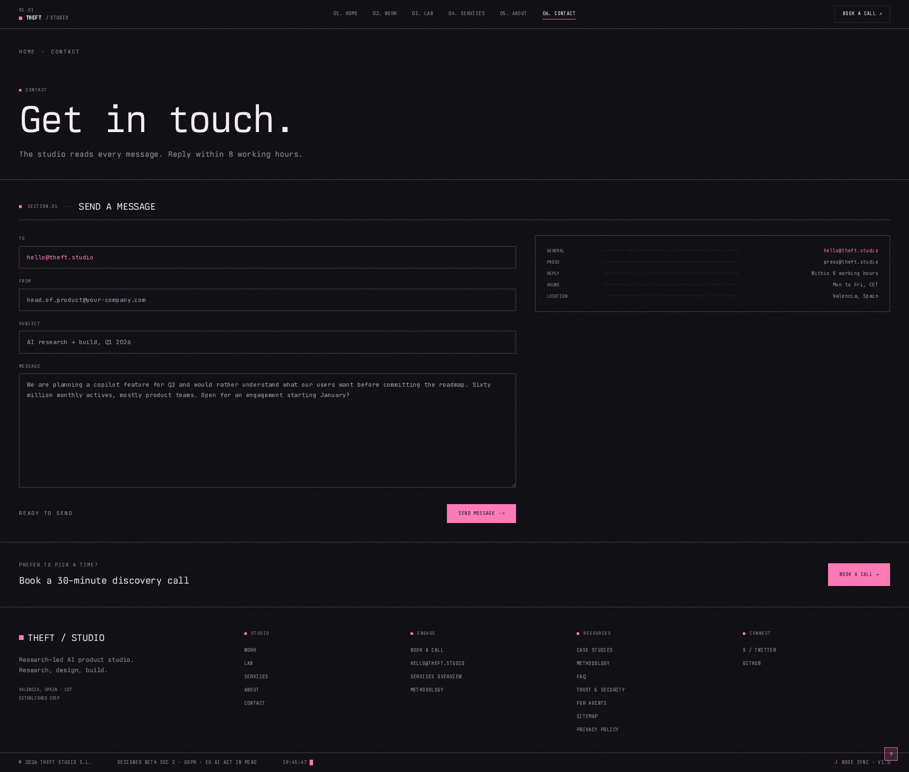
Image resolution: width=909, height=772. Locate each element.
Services (256, 677)
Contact (255, 703)
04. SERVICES (466, 13)
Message (29, 366)
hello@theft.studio (437, 663)
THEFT (47, 18)
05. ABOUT (513, 13)
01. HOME (345, 13)
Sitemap (587, 716)
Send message (481, 513)
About (251, 690)
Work (250, 650)
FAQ (581, 677)
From (25, 281)
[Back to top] (891, 754)
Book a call (862, 13)
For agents (592, 703)
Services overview (436, 677)
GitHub (752, 663)
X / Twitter (759, 650)
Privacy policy (598, 730)
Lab (248, 663)
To (22, 238)
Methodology (427, 690)
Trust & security (601, 690)
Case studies (595, 650)
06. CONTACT (559, 13)
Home (27, 51)
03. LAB (422, 13)
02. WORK (385, 13)
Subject (29, 324)
